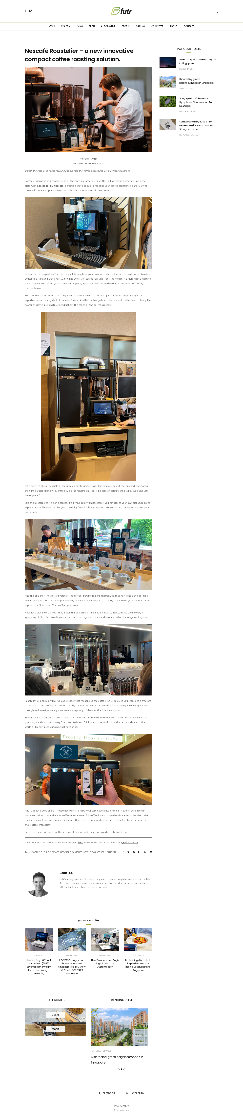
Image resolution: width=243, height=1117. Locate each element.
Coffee (36, 852)
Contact (189, 26)
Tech (92, 26)
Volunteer (157, 26)
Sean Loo (82, 164)
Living (79, 26)
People (126, 26)
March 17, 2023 (187, 69)
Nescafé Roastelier (71, 852)
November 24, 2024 (189, 135)
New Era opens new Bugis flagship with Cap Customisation (105, 963)
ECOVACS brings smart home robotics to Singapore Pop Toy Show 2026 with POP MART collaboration (71, 967)
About (173, 26)
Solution (110, 852)
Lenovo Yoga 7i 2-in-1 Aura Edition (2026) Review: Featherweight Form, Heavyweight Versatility (39, 967)
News (52, 26)
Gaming (140, 26)
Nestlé (87, 852)
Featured (85, 159)
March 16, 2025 (187, 111)
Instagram (137, 1093)
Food (142, 955)
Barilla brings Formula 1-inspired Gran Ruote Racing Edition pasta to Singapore (138, 965)
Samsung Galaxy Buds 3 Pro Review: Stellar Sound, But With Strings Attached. (197, 125)
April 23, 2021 (186, 88)
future (45, 852)
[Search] (216, 11)
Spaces (65, 26)
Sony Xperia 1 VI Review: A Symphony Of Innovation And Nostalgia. (196, 102)
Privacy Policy (121, 1106)
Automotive (108, 26)
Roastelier (98, 852)
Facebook (108, 1093)
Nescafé (54, 852)
